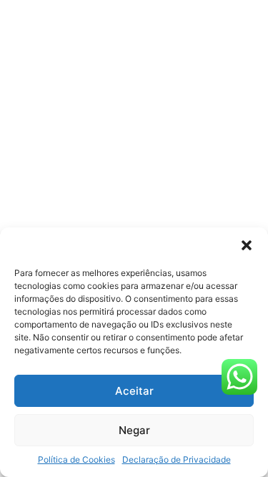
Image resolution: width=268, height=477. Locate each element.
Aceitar (134, 391)
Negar (134, 430)
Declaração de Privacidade (176, 459)
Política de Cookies (76, 459)
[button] (246, 245)
